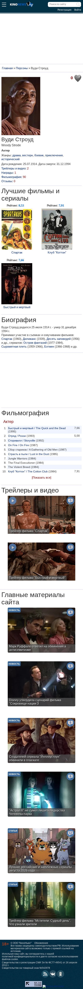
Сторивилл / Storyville (21, 440)
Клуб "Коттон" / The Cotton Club (28, 471)
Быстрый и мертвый (16, 307)
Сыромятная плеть (14, 346)
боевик (39, 155)
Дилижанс (29, 338)
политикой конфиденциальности (20, 956)
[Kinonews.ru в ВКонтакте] (53, 974)
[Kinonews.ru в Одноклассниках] (60, 974)
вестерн (27, 155)
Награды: (8, 172)
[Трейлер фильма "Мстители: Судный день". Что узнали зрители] (41, 905)
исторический (10, 159)
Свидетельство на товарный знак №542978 (26, 968)
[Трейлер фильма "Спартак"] (41, 515)
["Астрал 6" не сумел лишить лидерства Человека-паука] (41, 795)
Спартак (16, 252)
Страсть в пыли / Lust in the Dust (28, 454)
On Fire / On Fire (18, 445)
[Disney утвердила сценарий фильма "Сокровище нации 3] (41, 684)
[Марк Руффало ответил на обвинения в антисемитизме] (41, 631)
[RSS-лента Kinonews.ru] (45, 974)
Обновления (41, 943)
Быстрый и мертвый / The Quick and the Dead (37, 428)
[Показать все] (41, 477)
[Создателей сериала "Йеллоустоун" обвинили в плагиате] (41, 741)
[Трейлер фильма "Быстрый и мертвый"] (41, 562)
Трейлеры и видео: (15, 168)
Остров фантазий (35, 342)
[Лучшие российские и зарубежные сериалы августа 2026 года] (41, 851)
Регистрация (64, 10)
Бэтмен (49, 346)
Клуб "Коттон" (57, 252)
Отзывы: (8, 181)
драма (16, 155)
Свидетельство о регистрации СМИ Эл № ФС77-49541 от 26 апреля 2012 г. (39, 964)
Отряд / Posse (17, 435)
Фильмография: (13, 177)
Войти (77, 10)
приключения (54, 155)
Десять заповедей (59, 338)
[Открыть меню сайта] (4, 5)
